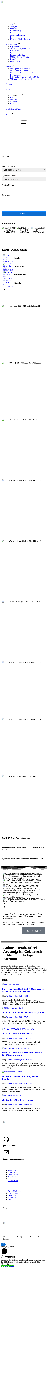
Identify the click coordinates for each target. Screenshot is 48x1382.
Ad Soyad (6, 156)
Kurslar (18, 283)
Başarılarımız (13, 1193)
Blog (10, 1199)
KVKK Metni (13, 1181)
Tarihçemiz (12, 1170)
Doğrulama (7, 195)
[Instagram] (6, 1212)
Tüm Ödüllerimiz (32, 931)
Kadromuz (12, 1177)
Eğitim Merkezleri (9, 166)
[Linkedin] (19, 1212)
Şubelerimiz (12, 1197)
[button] (4, 230)
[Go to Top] (3, 1244)
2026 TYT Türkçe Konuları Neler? (19, 1033)
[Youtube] (12, 1212)
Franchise (11, 1172)
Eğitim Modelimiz (14, 1191)
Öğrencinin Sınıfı (9, 176)
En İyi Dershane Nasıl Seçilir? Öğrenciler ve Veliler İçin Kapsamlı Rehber (23, 990)
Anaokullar (19, 266)
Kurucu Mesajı (13, 1174)
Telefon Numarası (9, 185)
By (15, 996)
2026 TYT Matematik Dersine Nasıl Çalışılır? (23, 1012)
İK (9, 1179)
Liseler (17, 258)
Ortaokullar (20, 274)
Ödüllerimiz (12, 1195)
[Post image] (8, 258)
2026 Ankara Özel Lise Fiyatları (17, 1100)
